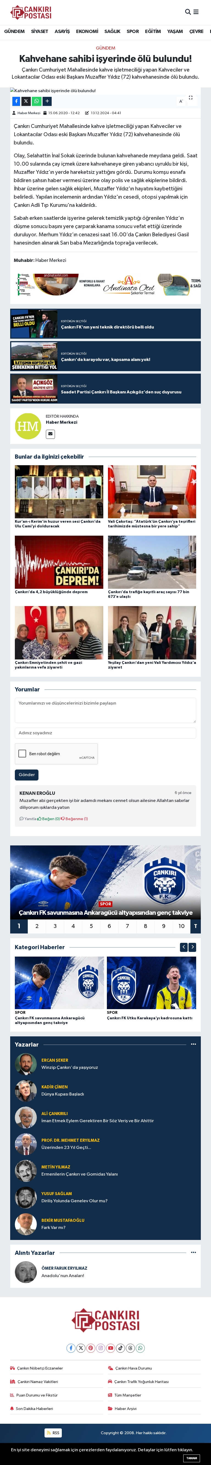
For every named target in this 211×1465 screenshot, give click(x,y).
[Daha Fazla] (47, 101)
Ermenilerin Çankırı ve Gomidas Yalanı (79, 1174)
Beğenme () (76, 819)
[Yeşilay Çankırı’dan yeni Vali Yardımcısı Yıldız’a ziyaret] (152, 632)
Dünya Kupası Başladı (62, 1094)
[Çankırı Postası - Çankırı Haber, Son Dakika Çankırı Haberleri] (30, 12)
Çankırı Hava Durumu (133, 1368)
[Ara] (188, 12)
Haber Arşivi (126, 1409)
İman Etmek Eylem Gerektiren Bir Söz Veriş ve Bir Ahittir (97, 1121)
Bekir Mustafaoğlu (62, 1220)
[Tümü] (193, 1044)
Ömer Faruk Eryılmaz (64, 1268)
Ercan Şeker (54, 1060)
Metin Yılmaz (55, 1167)
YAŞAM (175, 31)
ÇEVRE (196, 31)
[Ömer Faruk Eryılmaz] (26, 1272)
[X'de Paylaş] (26, 101)
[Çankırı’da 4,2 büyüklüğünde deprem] (59, 562)
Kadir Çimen (54, 1087)
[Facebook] (71, 1348)
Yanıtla (30, 819)
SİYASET (39, 31)
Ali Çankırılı (54, 1114)
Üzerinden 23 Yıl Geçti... (66, 1147)
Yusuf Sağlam (56, 1194)
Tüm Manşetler (127, 1395)
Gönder (27, 775)
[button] (184, 947)
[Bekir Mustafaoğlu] (26, 1224)
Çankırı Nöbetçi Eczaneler (40, 1368)
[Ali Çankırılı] (26, 1117)
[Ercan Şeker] (26, 1064)
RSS (55, 1433)
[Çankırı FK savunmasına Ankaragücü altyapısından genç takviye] (59, 982)
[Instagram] (100, 1348)
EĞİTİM (153, 31)
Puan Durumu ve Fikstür (37, 1395)
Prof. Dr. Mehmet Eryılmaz (70, 1140)
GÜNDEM (14, 31)
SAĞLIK (112, 31)
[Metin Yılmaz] (26, 1170)
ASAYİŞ (62, 31)
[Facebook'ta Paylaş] (16, 101)
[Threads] (130, 1348)
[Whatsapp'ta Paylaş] (36, 101)
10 (182, 926)
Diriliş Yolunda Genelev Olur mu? (74, 1201)
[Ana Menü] (196, 12)
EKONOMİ (87, 31)
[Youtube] (110, 1348)
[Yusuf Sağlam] (26, 1197)
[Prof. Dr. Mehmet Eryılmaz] (26, 1144)
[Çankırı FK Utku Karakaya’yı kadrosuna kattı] (151, 982)
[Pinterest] (90, 1348)
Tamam (191, 1458)
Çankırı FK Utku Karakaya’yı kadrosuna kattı (149, 1018)
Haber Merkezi (29, 113)
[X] (80, 1348)
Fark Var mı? (53, 1227)
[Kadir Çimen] (26, 1090)
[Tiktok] (120, 1348)
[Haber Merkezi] (28, 426)
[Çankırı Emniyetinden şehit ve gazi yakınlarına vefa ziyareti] (59, 632)
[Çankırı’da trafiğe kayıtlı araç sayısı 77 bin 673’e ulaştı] (152, 562)
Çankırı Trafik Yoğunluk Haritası (141, 1382)
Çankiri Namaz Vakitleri (38, 1382)
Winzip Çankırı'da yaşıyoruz (69, 1067)
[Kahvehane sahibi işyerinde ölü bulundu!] (105, 91)
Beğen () (50, 819)
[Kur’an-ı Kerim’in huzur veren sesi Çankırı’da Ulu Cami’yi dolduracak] (59, 491)
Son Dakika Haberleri (34, 1409)
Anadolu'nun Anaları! (62, 1276)
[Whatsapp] (140, 1348)
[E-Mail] (50, 434)
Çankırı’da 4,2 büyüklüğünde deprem (51, 592)
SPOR (133, 31)
